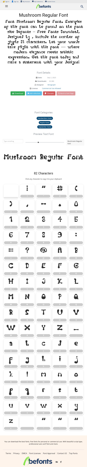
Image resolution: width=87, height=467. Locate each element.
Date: (40, 77)
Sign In (6, 1)
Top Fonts (73, 453)
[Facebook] (60, 462)
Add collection (34, 93)
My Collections (38, 1)
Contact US (62, 453)
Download (18, 93)
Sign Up (14, 1)
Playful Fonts (45, 122)
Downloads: (42, 81)
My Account (26, 1)
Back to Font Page (67, 93)
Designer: (40, 85)
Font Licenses (35, 453)
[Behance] (57, 462)
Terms (8, 453)
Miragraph (52, 85)
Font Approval (49, 453)
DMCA (24, 453)
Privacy (16, 453)
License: (35, 88)
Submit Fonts (51, 1)
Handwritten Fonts (45, 118)
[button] (82, 7)
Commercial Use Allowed (51, 88)
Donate (50, 93)
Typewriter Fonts (44, 127)
